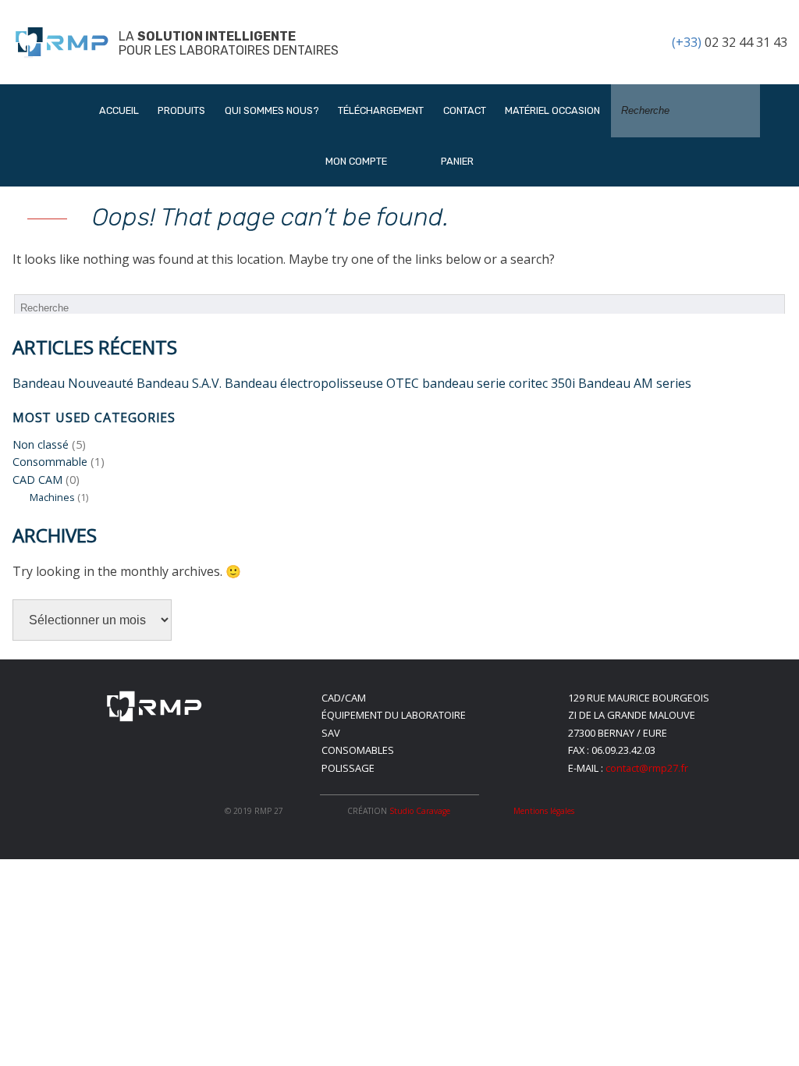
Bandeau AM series (634, 383)
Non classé (40, 444)
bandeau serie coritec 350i (498, 383)
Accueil (119, 110)
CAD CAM (37, 479)
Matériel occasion (552, 110)
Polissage (348, 768)
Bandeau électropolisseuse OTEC (322, 383)
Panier (456, 161)
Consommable (49, 461)
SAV (330, 733)
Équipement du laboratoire (393, 715)
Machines (52, 497)
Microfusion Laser (224, 281)
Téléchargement (381, 110)
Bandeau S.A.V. (179, 383)
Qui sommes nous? (272, 110)
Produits (181, 110)
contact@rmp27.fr (646, 768)
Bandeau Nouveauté (72, 383)
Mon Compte (356, 161)
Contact (464, 110)
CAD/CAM (343, 698)
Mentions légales (543, 810)
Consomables (357, 750)
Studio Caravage (419, 810)
